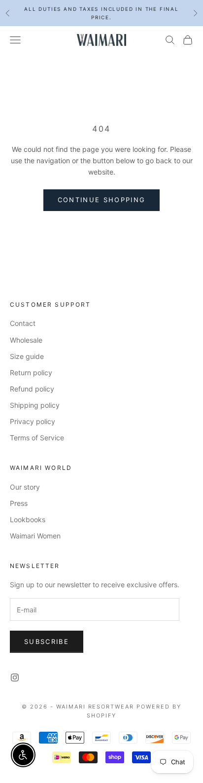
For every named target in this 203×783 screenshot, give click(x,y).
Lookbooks (27, 519)
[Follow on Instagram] (15, 677)
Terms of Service (37, 437)
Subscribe (46, 641)
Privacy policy (32, 421)
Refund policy (32, 389)
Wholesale (26, 340)
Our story (25, 487)
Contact (22, 323)
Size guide (27, 356)
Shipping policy (35, 405)
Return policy (31, 372)
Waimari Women (35, 536)
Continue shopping (102, 200)
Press (19, 503)
